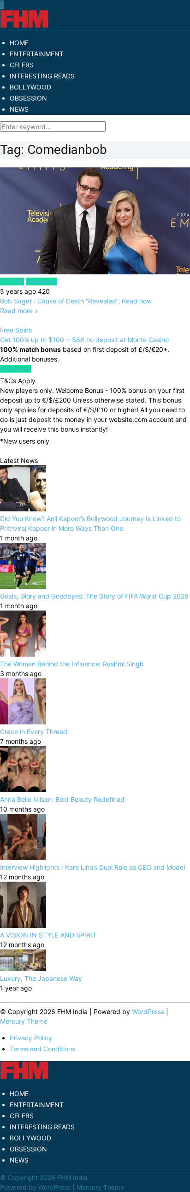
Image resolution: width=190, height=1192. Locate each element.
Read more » (19, 310)
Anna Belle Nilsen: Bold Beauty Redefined (62, 799)
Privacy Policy (31, 1038)
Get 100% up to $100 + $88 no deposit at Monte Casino (84, 340)
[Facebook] (0, 4)
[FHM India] (24, 26)
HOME (19, 43)
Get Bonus (15, 369)
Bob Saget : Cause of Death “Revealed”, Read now (76, 301)
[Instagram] (3, 4)
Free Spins (16, 330)
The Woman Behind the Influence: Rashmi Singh (71, 664)
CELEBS (22, 65)
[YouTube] (2, 4)
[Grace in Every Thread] (23, 722)
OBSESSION (28, 98)
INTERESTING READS (42, 76)
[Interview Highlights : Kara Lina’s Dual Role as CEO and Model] (23, 857)
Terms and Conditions (42, 1049)
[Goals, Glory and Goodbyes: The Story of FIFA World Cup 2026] (23, 586)
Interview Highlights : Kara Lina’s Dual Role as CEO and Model (92, 867)
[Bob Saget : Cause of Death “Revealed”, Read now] (95, 222)
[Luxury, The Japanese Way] (23, 969)
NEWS (19, 109)
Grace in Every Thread (33, 731)
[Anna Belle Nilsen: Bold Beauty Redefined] (23, 790)
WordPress (148, 1011)
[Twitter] (1, 4)
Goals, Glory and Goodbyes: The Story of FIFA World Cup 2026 (94, 596)
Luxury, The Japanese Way (41, 978)
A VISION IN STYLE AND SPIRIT (48, 935)
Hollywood (41, 281)
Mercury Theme (24, 1021)
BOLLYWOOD (30, 87)
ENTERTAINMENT (37, 54)
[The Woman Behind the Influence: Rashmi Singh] (23, 654)
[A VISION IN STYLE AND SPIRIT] (23, 925)
